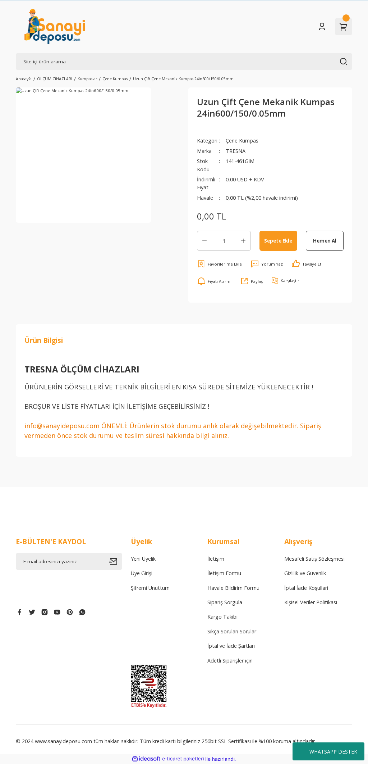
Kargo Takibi (222, 616)
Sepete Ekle (278, 241)
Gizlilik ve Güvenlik (305, 573)
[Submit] (115, 561)
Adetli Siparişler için (230, 660)
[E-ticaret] (183, 759)
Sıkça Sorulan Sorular (231, 631)
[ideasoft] (146, 759)
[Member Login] (322, 26)
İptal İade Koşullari (306, 587)
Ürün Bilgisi (43, 340)
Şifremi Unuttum (150, 587)
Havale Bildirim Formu (233, 587)
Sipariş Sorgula (224, 602)
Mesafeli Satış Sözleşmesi (314, 558)
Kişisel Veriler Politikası (310, 602)
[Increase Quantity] (243, 240)
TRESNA (235, 151)
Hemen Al (324, 241)
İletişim (215, 558)
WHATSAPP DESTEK (333, 751)
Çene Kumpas (242, 140)
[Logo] (54, 26)
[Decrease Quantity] (204, 240)
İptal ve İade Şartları (231, 645)
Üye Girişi (141, 573)
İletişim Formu (224, 573)
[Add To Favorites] (219, 263)
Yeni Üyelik (143, 558)
